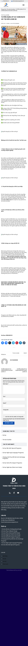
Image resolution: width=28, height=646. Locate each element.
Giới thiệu (5, 556)
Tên (4, 396)
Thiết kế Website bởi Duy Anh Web (14, 570)
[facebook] (14, 492)
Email (4, 403)
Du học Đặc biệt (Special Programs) (12, 448)
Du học (4, 435)
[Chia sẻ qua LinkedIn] (20, 342)
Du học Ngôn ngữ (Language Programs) (13, 452)
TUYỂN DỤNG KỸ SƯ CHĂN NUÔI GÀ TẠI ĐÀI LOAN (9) (21, 370)
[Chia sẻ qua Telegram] (13, 342)
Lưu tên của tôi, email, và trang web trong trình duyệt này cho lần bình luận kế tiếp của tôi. (13, 418)
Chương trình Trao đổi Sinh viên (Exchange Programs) (14, 458)
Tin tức (4, 558)
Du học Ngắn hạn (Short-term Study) (12, 467)
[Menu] (23, 5)
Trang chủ (3, 9)
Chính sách (5, 564)
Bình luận (6, 384)
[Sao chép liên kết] (24, 342)
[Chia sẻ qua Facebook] (2, 342)
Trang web (5, 409)
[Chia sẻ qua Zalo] (6, 342)
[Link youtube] (18, 492)
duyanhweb (16, 23)
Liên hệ (4, 561)
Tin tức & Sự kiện (11, 9)
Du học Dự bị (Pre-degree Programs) (12, 463)
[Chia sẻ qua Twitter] (9, 342)
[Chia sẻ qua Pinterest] (16, 342)
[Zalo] (9, 492)
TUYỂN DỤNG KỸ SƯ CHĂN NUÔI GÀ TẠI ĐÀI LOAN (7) (7, 370)
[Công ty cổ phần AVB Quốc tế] (14, 480)
